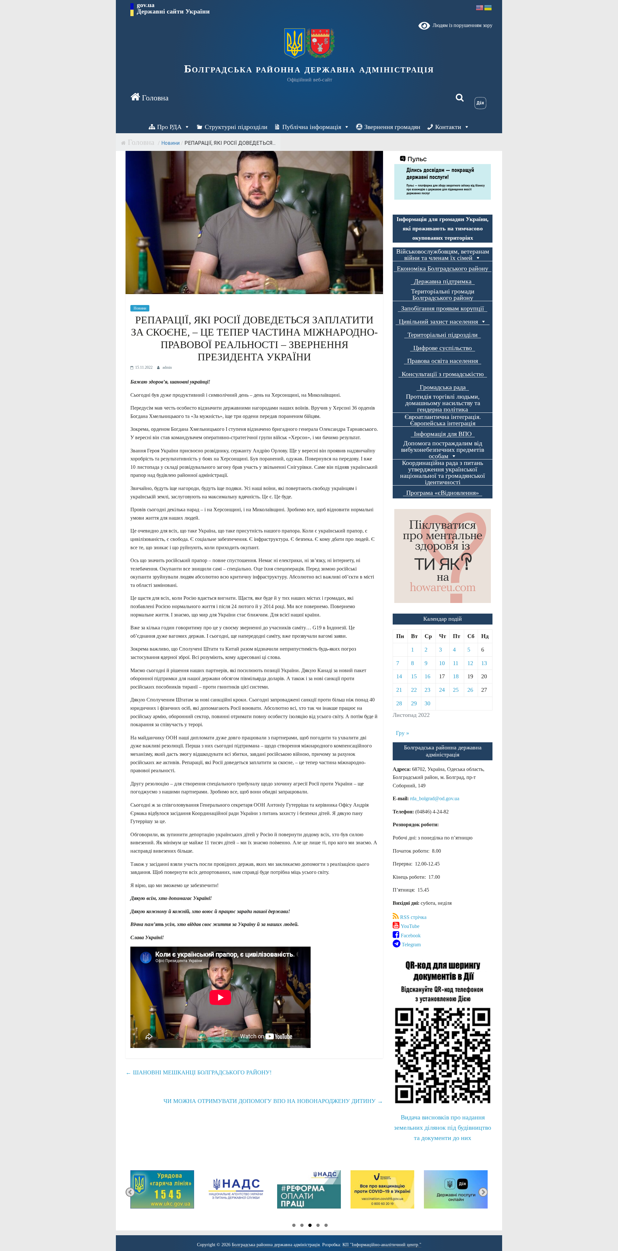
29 (414, 703)
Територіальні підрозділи (442, 334)
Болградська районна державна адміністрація (309, 69)
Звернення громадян (392, 126)
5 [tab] (326, 1226)
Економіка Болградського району (442, 268)
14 (399, 676)
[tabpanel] (162, 1192)
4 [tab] (318, 1226)
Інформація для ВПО (443, 434)
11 (455, 663)
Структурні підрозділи (236, 126)
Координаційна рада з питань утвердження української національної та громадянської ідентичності (442, 472)
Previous (130, 1192)
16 (427, 676)
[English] (480, 7)
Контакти (448, 126)
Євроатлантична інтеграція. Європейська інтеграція (443, 420)
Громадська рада (443, 387)
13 (484, 663)
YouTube (409, 926)
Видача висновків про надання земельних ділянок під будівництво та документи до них (442, 1127)
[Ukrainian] (488, 7)
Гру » (402, 733)
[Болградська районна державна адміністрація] (149, 97)
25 (456, 690)
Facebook (410, 935)
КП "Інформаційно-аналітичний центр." (381, 1244)
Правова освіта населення (442, 360)
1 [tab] (294, 1226)
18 (456, 676)
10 (442, 663)
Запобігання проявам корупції (442, 308)
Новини (170, 143)
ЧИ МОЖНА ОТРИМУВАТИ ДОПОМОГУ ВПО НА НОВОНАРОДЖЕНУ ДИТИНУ (273, 1101)
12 (470, 663)
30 (427, 703)
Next (483, 1192)
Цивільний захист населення (438, 321)
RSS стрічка (412, 917)
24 (442, 690)
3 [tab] (310, 1226)
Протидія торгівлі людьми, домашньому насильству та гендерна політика (442, 403)
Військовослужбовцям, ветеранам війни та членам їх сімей (442, 254)
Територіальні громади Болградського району (442, 294)
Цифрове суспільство (442, 348)
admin (167, 367)
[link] (434, 798)
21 (399, 690)
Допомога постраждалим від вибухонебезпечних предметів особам (442, 449)
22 (414, 690)
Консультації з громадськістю (443, 374)
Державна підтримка (443, 281)
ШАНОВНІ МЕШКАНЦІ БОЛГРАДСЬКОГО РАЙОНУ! (199, 1072)
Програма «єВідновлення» (442, 492)
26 (470, 690)
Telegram (410, 944)
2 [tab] (302, 1226)
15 (414, 676)
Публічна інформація (311, 126)
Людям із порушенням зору (461, 25)
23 (427, 690)
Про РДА (169, 126)
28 (399, 703)
